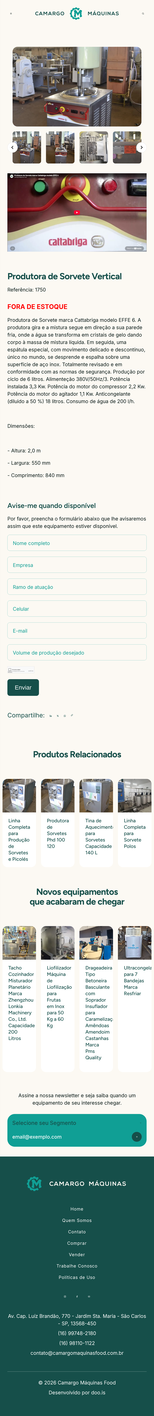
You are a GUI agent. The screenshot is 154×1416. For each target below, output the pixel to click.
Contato (77, 1231)
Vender (77, 1254)
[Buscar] (143, 13)
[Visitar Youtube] (89, 1296)
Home (77, 1209)
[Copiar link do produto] (72, 715)
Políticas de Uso (77, 1277)
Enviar (23, 687)
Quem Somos (77, 1220)
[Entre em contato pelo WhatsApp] (65, 715)
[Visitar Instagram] (65, 1296)
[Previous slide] (12, 147)
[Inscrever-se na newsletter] (137, 1137)
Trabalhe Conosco (77, 1266)
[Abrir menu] (10, 13)
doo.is (98, 1392)
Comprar (77, 1243)
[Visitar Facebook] (77, 1296)
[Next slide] (141, 147)
